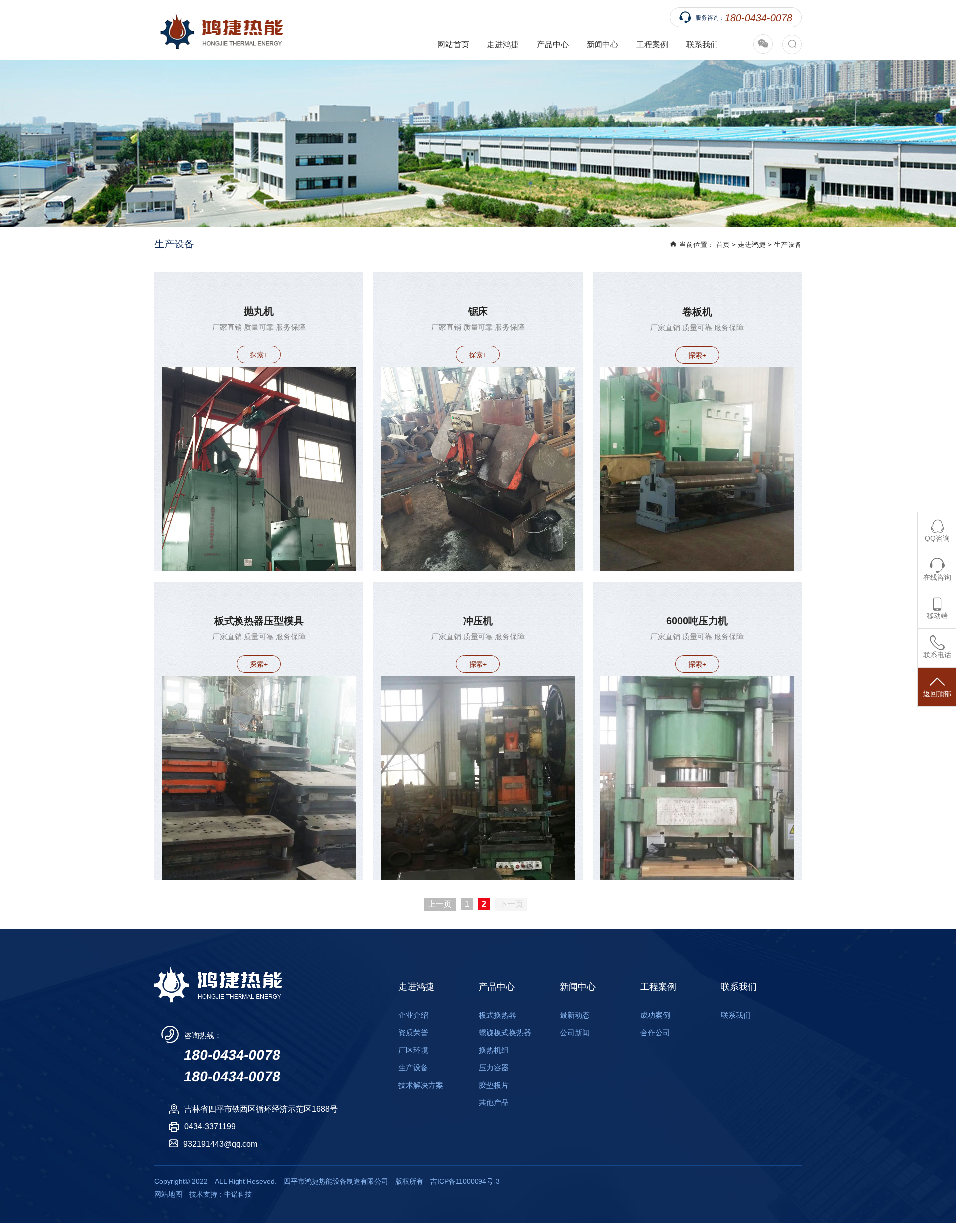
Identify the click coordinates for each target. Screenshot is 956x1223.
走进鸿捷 (752, 244)
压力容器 (494, 1067)
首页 (723, 244)
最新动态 (575, 1015)
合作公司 (655, 1032)
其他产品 (494, 1102)
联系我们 (702, 44)
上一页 (440, 904)
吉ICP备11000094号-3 (465, 1181)
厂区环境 (413, 1050)
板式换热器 (497, 1015)
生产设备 (788, 244)
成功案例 (655, 1015)
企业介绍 (413, 1015)
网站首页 (453, 44)
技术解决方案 (420, 1085)
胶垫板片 (494, 1085)
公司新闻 (575, 1032)
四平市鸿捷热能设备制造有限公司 (218, 30)
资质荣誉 (413, 1032)
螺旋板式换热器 (505, 1032)
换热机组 (494, 1050)
